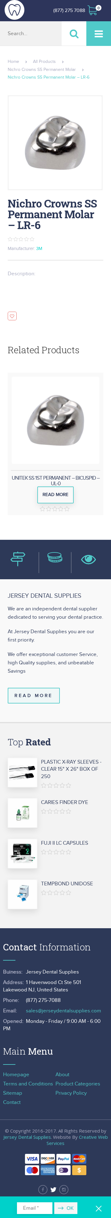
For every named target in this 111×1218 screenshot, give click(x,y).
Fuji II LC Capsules (64, 843)
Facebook (42, 1189)
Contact (12, 1102)
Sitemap (12, 1093)
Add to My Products (12, 316)
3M (39, 248)
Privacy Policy (71, 1093)
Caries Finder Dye (64, 802)
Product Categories (78, 1084)
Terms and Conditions (28, 1084)
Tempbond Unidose (67, 884)
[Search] (74, 33)
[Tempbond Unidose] (22, 895)
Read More (33, 695)
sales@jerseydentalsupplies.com (63, 1011)
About (62, 1075)
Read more (55, 494)
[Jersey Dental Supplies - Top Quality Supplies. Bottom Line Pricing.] (14, 10)
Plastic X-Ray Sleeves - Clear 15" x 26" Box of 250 (71, 769)
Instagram (63, 1189)
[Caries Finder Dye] (22, 813)
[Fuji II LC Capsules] (22, 854)
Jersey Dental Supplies (27, 1137)
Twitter (53, 1189)
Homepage (16, 1075)
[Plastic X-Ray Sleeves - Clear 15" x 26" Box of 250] (22, 773)
